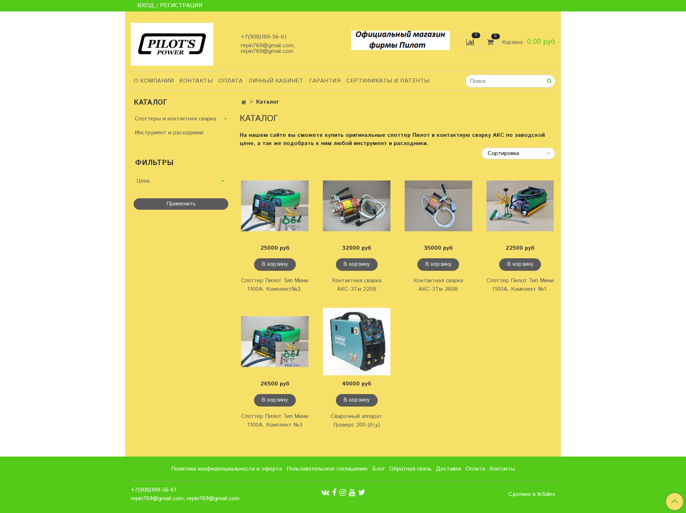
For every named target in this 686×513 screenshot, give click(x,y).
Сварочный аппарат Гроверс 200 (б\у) (356, 420)
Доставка (448, 469)
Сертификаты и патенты (387, 81)
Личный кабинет (275, 81)
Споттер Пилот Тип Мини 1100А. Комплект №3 (274, 420)
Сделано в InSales (531, 494)
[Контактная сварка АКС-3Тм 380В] (438, 206)
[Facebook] (334, 492)
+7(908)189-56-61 (264, 37)
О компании (154, 81)
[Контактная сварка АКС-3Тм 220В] (357, 206)
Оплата (230, 81)
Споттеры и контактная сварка (175, 119)
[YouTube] (352, 492)
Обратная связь (410, 469)
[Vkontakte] (325, 492)
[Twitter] (361, 492)
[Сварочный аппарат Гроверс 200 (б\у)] (357, 341)
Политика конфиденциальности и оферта (226, 469)
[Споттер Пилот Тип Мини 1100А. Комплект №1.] (520, 206)
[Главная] (244, 103)
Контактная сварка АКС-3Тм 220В (356, 285)
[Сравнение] (471, 42)
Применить (181, 204)
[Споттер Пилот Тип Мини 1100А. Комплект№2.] (275, 206)
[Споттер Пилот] (172, 44)
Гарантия (324, 81)
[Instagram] (342, 492)
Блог (378, 469)
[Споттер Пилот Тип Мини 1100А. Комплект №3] (275, 341)
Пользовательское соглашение (327, 469)
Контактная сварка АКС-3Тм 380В (438, 285)
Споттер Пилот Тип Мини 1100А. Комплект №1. (520, 285)
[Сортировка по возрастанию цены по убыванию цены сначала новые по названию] (518, 153)
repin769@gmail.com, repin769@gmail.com (268, 48)
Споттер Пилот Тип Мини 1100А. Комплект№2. (274, 285)
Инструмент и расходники (169, 133)
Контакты (196, 81)
